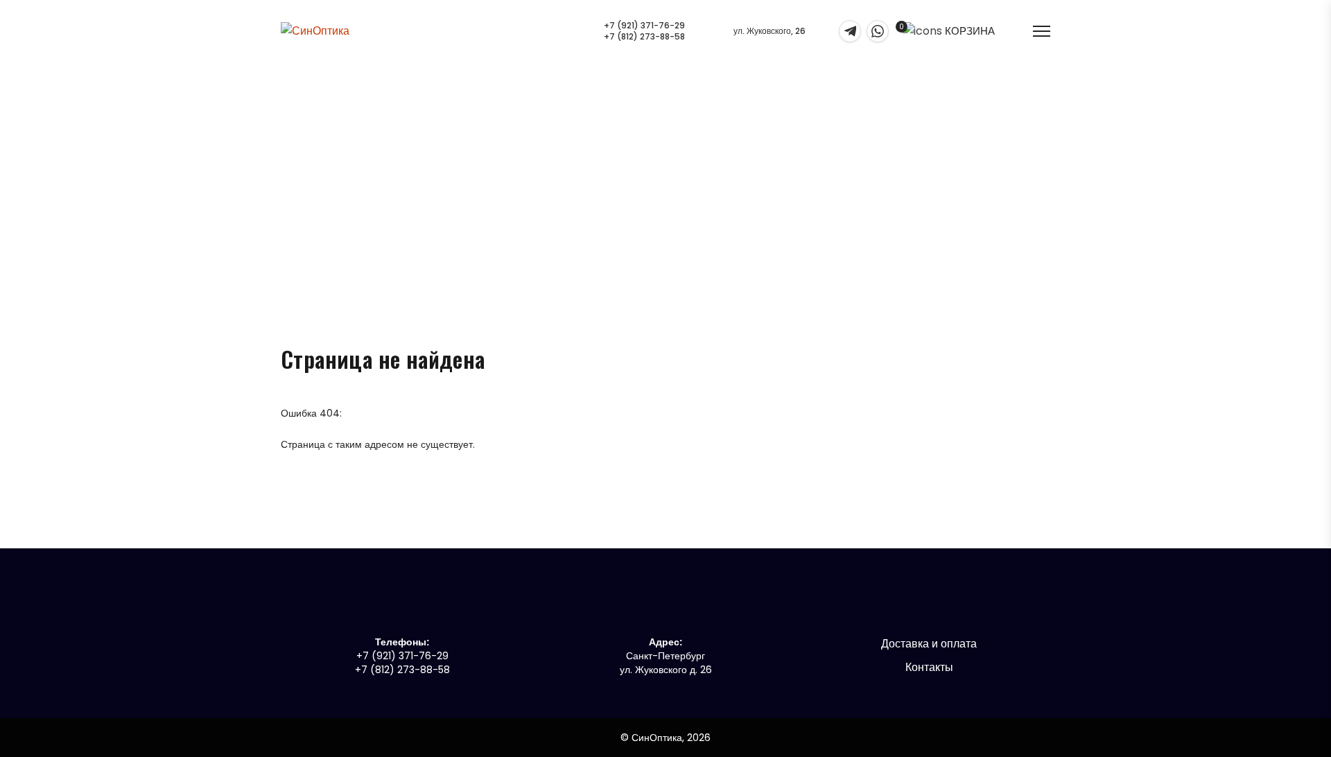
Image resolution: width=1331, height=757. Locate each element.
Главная (646, 179)
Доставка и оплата (929, 644)
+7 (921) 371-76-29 (644, 26)
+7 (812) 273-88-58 (644, 37)
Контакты (929, 667)
